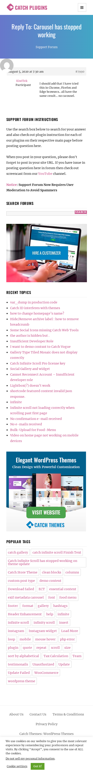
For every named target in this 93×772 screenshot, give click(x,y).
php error (67, 639)
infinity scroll (44, 622)
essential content (62, 589)
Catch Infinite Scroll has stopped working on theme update (42, 562)
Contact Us (38, 714)
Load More (69, 631)
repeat (41, 648)
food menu (68, 597)
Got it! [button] (37, 766)
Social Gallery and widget (30, 369)
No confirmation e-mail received (36, 419)
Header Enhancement (25, 614)
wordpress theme (21, 681)
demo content (50, 581)
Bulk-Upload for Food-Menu (33, 430)
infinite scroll (18, 622)
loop (11, 639)
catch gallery (18, 552)
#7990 (79, 71)
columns (72, 572)
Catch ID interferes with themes (35, 308)
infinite (16, 402)
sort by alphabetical (23, 656)
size (67, 648)
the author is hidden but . (29, 336)
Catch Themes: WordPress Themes (46, 734)
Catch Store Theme (22, 572)
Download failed (21, 589)
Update (64, 664)
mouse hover (45, 639)
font (51, 597)
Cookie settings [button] (17, 766)
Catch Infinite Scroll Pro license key (37, 363)
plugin (13, 648)
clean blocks (51, 572)
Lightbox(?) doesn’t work (30, 386)
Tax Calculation (56, 656)
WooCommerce (46, 673)
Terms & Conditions (68, 714)
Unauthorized (43, 664)
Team (76, 656)
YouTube (45, 174)
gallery (43, 606)
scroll (55, 648)
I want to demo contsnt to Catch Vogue (40, 347)
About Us (16, 714)
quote (27, 648)
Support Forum (47, 47)
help (49, 614)
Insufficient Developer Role (31, 341)
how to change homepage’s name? (37, 313)
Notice (11, 185)
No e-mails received (26, 424)
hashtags (60, 606)
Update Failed (19, 673)
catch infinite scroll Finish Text (57, 552)
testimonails (18, 664)
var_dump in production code (33, 302)
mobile (25, 639)
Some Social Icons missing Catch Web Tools (44, 330)
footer (13, 606)
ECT (42, 589)
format (27, 606)
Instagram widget (43, 631)
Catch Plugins (31, 7)
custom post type (21, 581)
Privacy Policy (47, 724)
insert (63, 622)
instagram (16, 631)
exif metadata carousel (26, 597)
